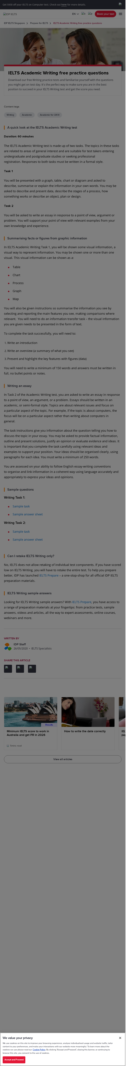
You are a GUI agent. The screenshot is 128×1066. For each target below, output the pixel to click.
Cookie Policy (39, 1049)
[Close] (120, 1038)
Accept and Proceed (14, 1059)
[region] (63, 1049)
